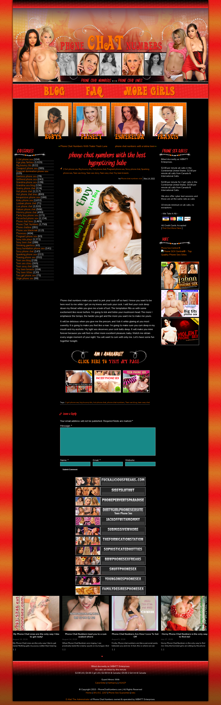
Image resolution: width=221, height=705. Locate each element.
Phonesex (21, 233)
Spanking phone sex (26, 254)
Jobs (133, 692)
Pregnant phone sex (26, 236)
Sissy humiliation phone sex (30, 248)
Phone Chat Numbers (27, 224)
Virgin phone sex (24, 278)
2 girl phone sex (72, 402)
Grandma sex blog (25, 185)
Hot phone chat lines (27, 194)
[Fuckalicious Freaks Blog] (79, 392)
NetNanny (112, 682)
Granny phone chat (25, 188)
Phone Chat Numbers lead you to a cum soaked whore (85, 635)
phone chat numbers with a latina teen (135, 146)
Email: (97, 460)
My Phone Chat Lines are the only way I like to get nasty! (36, 635)
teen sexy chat (144, 402)
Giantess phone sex (26, 176)
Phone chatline (23, 227)
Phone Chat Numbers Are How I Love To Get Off (135, 635)
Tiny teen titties (24, 272)
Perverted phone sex (27, 218)
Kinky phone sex (24, 200)
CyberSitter (100, 682)
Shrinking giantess (25, 245)
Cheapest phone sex (27, 168)
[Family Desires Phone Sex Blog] (108, 392)
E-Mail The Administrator (78, 699)
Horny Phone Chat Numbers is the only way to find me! (184, 635)
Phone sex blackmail (26, 230)
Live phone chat (24, 206)
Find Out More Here (172, 228)
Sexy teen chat (24, 242)
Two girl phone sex (26, 275)
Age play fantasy (25, 162)
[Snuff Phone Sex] (180, 344)
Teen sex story (24, 263)
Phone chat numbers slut (131, 178)
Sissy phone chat (25, 251)
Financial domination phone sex (32, 171)
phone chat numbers (115, 402)
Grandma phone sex (26, 182)
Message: (66, 426)
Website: (130, 460)
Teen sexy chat (24, 266)
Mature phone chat (26, 209)
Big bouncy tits (24, 165)
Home (88, 692)
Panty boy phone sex (27, 215)
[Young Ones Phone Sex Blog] (136, 392)
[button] (205, 626)
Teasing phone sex (25, 257)
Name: (64, 460)
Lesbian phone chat (26, 203)
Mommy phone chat (26, 212)
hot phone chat (99, 402)
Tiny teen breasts (25, 269)
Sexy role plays (24, 239)
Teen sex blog (23, 260)
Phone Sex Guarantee (119, 692)
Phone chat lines (24, 221)
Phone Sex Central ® (170, 248)
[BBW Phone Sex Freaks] (180, 316)
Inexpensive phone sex (28, 197)
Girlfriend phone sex (26, 179)
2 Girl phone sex (24, 159)
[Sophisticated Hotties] (180, 288)
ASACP (122, 682)
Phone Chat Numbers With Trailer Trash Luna (83, 146)
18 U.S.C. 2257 (100, 692)
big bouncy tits (86, 402)
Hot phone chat (24, 191)
